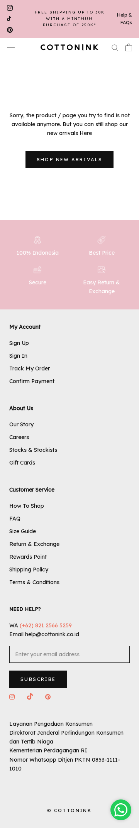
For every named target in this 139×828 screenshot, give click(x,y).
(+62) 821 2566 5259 (46, 625)
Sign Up (19, 343)
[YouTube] (9, 19)
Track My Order (29, 368)
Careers (19, 437)
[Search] (115, 47)
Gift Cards (22, 462)
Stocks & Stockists (33, 449)
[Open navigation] (11, 47)
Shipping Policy (28, 569)
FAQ (14, 518)
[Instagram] (10, 8)
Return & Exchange (34, 544)
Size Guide (22, 531)
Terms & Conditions (34, 582)
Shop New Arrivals (70, 159)
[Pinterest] (10, 30)
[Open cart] (128, 47)
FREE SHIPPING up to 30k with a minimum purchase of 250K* (70, 18)
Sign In (18, 355)
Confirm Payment (31, 381)
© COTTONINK (69, 810)
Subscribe (38, 679)
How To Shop (26, 505)
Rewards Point (28, 556)
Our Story (21, 424)
